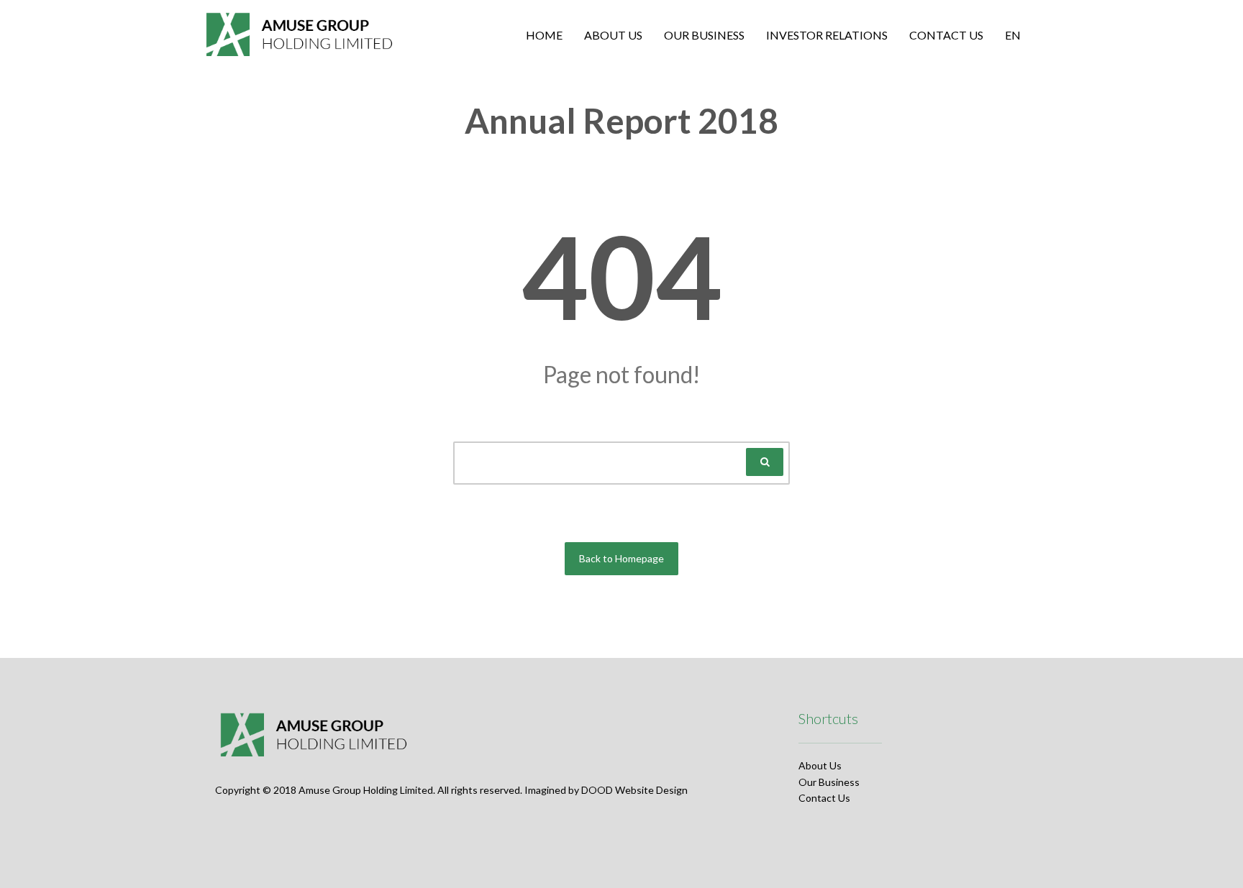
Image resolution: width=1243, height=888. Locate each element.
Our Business (829, 781)
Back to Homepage (621, 558)
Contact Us (824, 798)
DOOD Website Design (634, 790)
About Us (820, 765)
